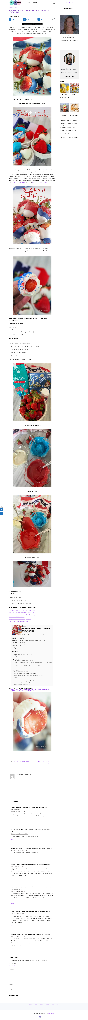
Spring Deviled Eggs (19, 182)
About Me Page (54, 2)
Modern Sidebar (73, 131)
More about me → (70, 76)
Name (11, 984)
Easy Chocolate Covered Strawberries (19, 621)
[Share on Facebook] (1, 509)
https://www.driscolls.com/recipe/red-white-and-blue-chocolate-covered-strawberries (29, 690)
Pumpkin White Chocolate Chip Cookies (20, 619)
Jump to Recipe (28, 24)
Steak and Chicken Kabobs (39, 182)
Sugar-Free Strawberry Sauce (20, 761)
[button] (22, 633)
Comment (12, 969)
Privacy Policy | (55, 1004)
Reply (12, 821)
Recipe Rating (12, 963)
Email (11, 990)
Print (25, 626)
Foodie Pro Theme (51, 1013)
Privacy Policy (44, 2)
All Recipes (16, 7)
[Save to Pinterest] (1, 513)
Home (28, 2)
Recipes (35, 2)
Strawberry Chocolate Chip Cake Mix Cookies (21, 612)
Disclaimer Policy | (34, 1004)
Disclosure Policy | (45, 1004)
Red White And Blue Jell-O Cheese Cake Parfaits (22, 610)
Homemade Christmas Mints (16, 617)
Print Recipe (38, 24)
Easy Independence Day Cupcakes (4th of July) (22, 614)
